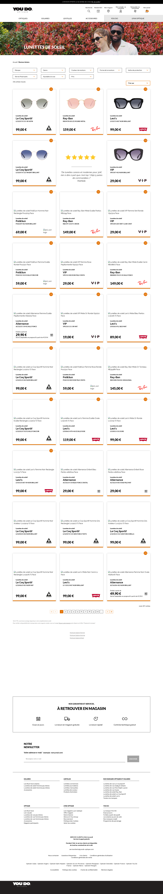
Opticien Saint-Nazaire (57, 864)
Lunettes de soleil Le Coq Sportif (114, 794)
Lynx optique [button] (138, 18)
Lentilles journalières (71, 786)
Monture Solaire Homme (77, 635)
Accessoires (91, 18)
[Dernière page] (111, 611)
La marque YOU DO (110, 811)
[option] (25, 70)
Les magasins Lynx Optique (73, 811)
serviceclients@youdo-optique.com (81, 849)
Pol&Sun (26, 221)
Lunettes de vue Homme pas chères (36, 819)
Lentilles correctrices (71, 784)
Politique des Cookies (71, 821)
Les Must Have (29, 811)
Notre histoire (68, 815)
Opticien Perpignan (92, 864)
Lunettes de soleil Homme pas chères (37, 788)
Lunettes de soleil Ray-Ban (112, 792)
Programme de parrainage (112, 821)
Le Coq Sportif (24, 118)
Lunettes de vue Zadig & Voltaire (114, 786)
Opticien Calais (31, 864)
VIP (120, 169)
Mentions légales (107, 870)
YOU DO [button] (114, 18)
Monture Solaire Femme (77, 633)
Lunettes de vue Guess (111, 790)
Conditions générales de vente (81, 857)
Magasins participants (31, 823)
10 (97, 612)
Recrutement (68, 819)
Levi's (120, 118)
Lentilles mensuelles (71, 788)
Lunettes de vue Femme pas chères (36, 817)
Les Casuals (28, 813)
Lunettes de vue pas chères (33, 815)
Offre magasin (68, 813)
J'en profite (96, 2)
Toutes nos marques (110, 798)
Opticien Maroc (78, 866)
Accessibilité (54, 870)
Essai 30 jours (107, 813)
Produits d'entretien (70, 792)
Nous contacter (53, 855)
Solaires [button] (45, 18)
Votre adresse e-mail (43, 753)
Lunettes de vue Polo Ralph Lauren (115, 788)
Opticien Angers (43, 864)
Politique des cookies (69, 870)
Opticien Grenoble (106, 864)
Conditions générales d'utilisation (101, 855)
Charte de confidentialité (89, 870)
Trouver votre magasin (65, 623)
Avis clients (83, 855)
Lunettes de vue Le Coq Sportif (114, 784)
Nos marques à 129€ (110, 819)
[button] (146, 9)
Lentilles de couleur (70, 790)
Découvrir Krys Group (71, 817)
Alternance (26, 323)
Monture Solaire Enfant (77, 638)
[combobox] (25, 70)
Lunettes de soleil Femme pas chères (36, 786)
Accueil (15, 62)
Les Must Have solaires (31, 784)
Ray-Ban (74, 118)
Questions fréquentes (68, 855)
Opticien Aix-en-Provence (75, 864)
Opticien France (119, 864)
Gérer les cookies (69, 823)
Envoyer (133, 759)
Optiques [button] (23, 18)
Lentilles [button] (67, 18)
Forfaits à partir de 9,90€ (111, 815)
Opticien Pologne (90, 866)
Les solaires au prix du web (112, 817)
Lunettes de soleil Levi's (111, 796)
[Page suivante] (107, 611)
